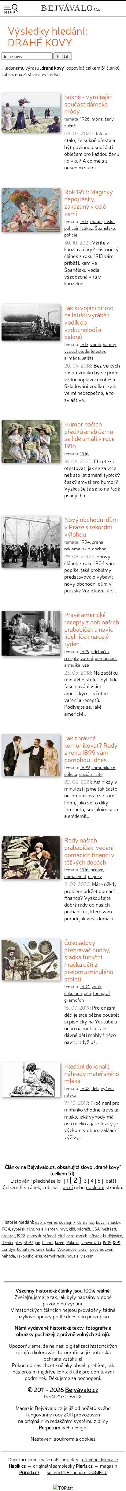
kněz (40, 1249)
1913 (84, 221)
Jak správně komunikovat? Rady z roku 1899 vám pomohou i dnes (90, 748)
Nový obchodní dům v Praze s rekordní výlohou (91, 526)
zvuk (96, 986)
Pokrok (72, 1242)
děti (87, 993)
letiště (88, 358)
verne (52, 1222)
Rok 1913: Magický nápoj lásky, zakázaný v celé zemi (88, 202)
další (111, 1180)
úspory (95, 876)
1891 (116, 1242)
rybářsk (18, 1228)
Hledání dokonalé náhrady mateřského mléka (91, 1073)
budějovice (112, 1235)
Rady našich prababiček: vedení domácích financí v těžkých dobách (89, 850)
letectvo (98, 351)
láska (109, 221)
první (67, 1187)
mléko (70, 1095)
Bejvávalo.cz (81, 1389)
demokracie (54, 1255)
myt (63, 1228)
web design (62, 1427)
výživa (107, 1088)
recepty (71, 658)
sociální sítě (90, 774)
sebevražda (91, 1242)
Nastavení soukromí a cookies (63, 1438)
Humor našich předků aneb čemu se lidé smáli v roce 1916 (89, 434)
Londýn (8, 1249)
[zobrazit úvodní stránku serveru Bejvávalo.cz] (70, 12)
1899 (85, 767)
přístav (95, 1235)
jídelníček (100, 651)
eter (38, 1255)
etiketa (70, 774)
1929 (84, 651)
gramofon (74, 1000)
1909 (107, 1242)
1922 (21, 1235)
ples (18, 1242)
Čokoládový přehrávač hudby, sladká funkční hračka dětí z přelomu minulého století (88, 960)
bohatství (25, 1249)
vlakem (87, 1255)
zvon (109, 1249)
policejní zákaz (78, 228)
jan (37, 1242)
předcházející (47, 1180)
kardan (51, 1228)
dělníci (7, 1242)
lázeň (60, 1242)
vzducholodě (76, 351)
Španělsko (105, 228)
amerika (72, 665)
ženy (109, 119)
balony (109, 344)
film (30, 1228)
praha (97, 542)
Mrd (61, 1235)
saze (70, 1235)
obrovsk (34, 1235)
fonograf (101, 993)
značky (114, 1222)
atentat (8, 1235)
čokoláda (73, 993)
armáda (72, 358)
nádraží (83, 1228)
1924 (6, 1228)
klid (72, 1228)
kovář (101, 1222)
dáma (82, 1222)
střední (49, 1235)
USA (96, 1228)
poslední (95, 1187)
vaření (86, 658)
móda (97, 119)
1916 (84, 453)
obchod (99, 548)
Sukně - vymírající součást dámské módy (88, 103)
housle (73, 1255)
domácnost (106, 658)
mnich (81, 1235)
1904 (85, 542)
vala (39, 1228)
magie (96, 221)
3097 (28, 1242)
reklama (72, 548)
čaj (91, 1222)
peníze (97, 869)
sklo (86, 548)
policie (70, 235)
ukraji (83, 1249)
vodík (95, 344)
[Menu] (11, 9)
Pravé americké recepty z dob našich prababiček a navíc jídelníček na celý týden (91, 629)
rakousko (25, 1255)
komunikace (103, 767)
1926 (85, 119)
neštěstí (109, 1228)
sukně (70, 125)
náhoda (8, 1255)
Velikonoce (66, 1249)
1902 (85, 1088)
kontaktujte (69, 1371)
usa (85, 665)
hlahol (47, 1242)
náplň (40, 1222)
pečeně (96, 1249)
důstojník (67, 1222)
